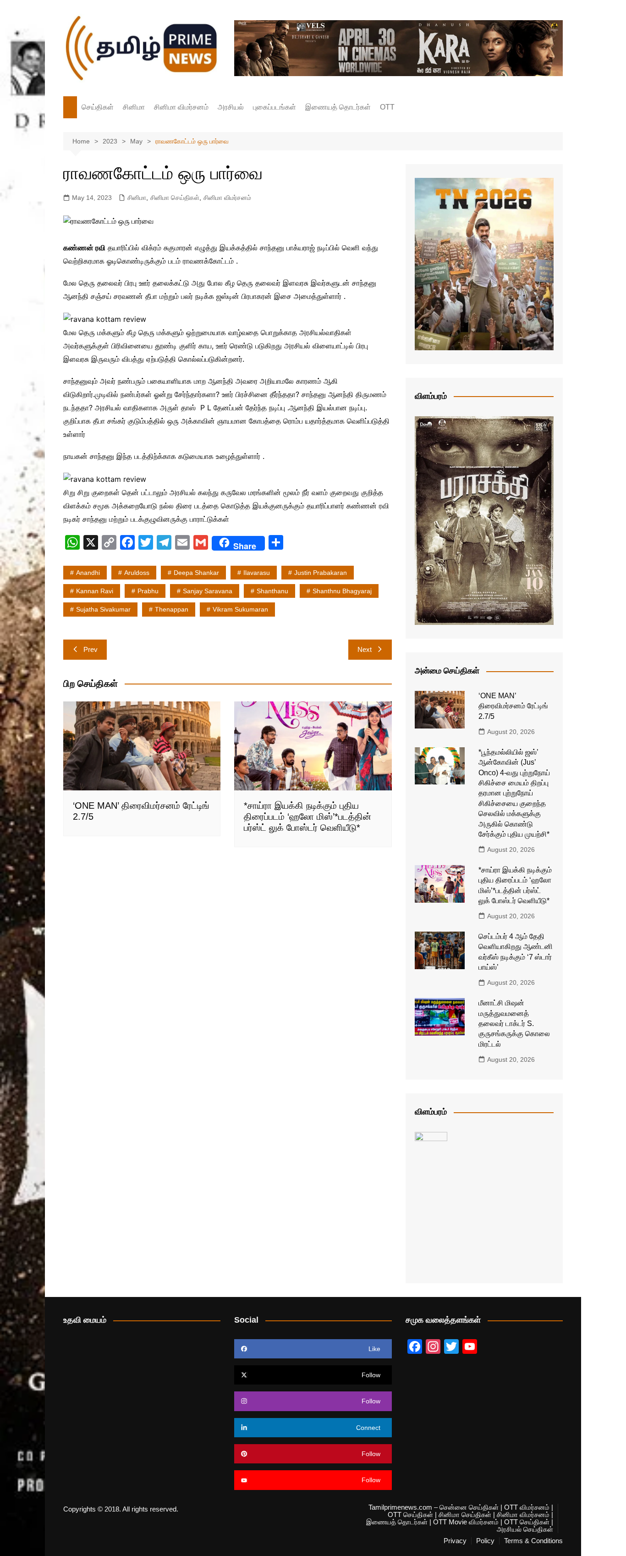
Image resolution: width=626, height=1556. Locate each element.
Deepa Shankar (196, 572)
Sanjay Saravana (207, 591)
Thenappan (171, 609)
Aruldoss (136, 572)
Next (364, 649)
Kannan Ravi (94, 591)
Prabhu (148, 591)
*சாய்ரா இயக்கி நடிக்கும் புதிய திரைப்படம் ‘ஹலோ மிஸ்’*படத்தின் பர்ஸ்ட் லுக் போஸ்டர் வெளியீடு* (307, 816)
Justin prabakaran (320, 572)
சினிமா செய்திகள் (174, 197)
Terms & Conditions (533, 1541)
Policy (485, 1541)
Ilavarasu (256, 572)
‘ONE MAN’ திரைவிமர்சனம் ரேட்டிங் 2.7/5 (513, 706)
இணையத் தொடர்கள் (338, 107)
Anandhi (88, 572)
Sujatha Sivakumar (103, 609)
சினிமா (134, 107)
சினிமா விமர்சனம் (181, 107)
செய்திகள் (98, 107)
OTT (387, 107)
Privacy (455, 1541)
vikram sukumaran (240, 609)
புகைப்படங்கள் (274, 107)
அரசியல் (231, 107)
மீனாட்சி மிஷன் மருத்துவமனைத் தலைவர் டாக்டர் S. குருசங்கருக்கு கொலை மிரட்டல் (514, 1023)
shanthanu (272, 591)
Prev (90, 649)
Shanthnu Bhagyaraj (342, 591)
